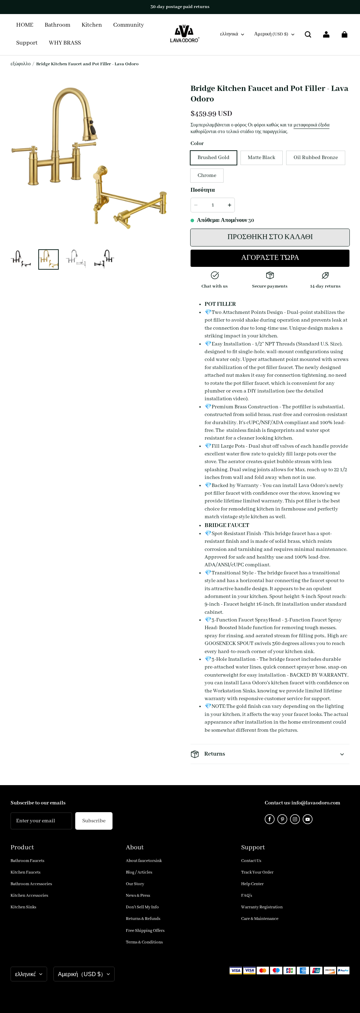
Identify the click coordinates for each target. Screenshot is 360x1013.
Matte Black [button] (261, 157)
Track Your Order (257, 872)
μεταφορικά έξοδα (311, 125)
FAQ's (246, 895)
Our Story (135, 884)
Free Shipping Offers (145, 930)
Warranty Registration (262, 907)
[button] (308, 34)
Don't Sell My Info (142, 907)
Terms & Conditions (144, 942)
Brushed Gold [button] (214, 157)
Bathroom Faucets (27, 860)
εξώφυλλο (21, 64)
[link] (128, 26)
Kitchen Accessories (29, 895)
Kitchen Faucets (25, 872)
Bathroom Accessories (31, 884)
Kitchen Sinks (23, 907)
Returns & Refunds (143, 918)
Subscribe (93, 821)
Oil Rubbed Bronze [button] (316, 157)
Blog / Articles (139, 872)
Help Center (252, 884)
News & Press (138, 895)
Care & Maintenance (259, 918)
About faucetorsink (144, 860)
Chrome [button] (207, 175)
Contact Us (251, 860)
